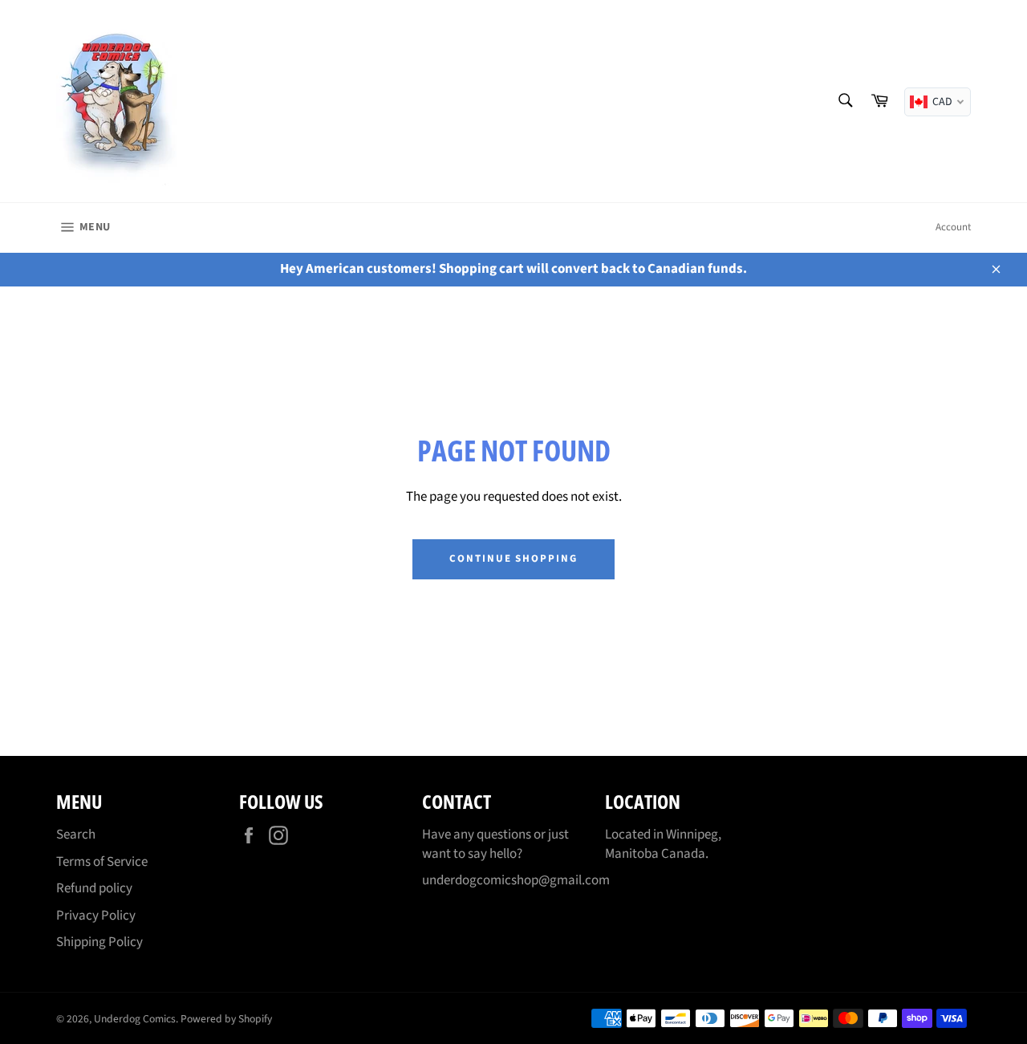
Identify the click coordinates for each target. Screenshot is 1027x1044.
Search (75, 834)
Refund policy (94, 888)
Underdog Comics (135, 1018)
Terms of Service (102, 861)
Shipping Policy (99, 942)
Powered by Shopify (226, 1018)
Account (953, 227)
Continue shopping (513, 558)
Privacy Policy (96, 915)
